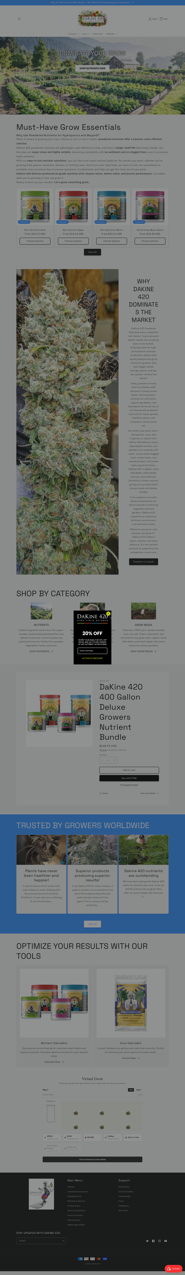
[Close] (108, 614)
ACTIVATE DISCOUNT (92, 658)
